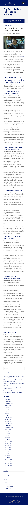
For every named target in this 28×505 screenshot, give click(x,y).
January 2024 (8, 443)
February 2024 (8, 441)
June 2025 (7, 409)
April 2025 (7, 413)
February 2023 (8, 459)
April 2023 (7, 455)
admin (9, 33)
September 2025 (9, 403)
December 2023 (8, 445)
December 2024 (8, 421)
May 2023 (7, 453)
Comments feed (9, 486)
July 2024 (7, 431)
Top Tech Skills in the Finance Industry (13, 29)
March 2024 (7, 439)
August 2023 (8, 449)
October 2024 (8, 425)
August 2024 (8, 429)
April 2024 (7, 437)
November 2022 (8, 465)
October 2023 (8, 447)
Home (12, 20)
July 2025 (7, 407)
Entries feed (8, 484)
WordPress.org (8, 488)
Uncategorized (8, 475)
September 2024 (9, 427)
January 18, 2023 (8, 25)
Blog (16, 20)
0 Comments (18, 33)
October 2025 (8, 401)
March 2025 (7, 415)
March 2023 (7, 457)
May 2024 (7, 435)
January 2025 (8, 419)
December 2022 (8, 463)
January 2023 (8, 461)
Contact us (6, 329)
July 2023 (7, 451)
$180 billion (21, 56)
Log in (6, 482)
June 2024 (7, 433)
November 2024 (8, 423)
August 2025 (8, 405)
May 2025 (7, 411)
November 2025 (8, 399)
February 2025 (8, 417)
